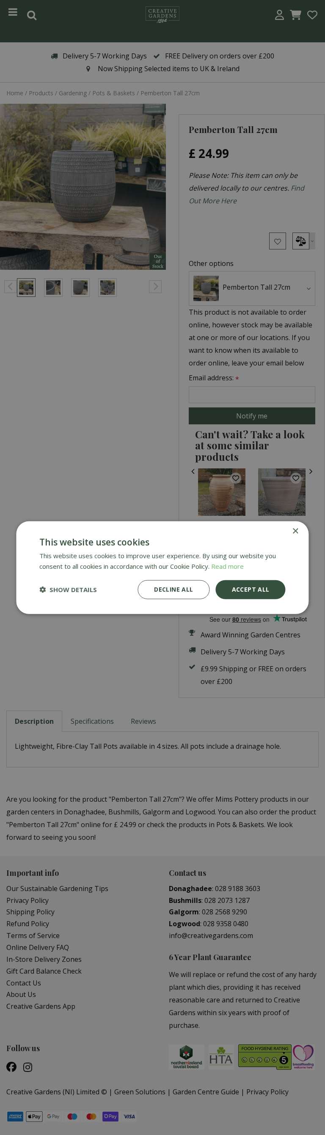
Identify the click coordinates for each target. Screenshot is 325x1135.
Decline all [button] (173, 589)
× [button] (295, 531)
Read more (227, 566)
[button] (68, 589)
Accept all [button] (251, 589)
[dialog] (162, 567)
